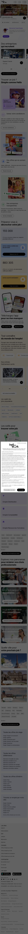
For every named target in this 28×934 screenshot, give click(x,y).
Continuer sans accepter (21, 443)
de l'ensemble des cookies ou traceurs (14, 455)
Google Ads (22, 474)
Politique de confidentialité (18, 485)
